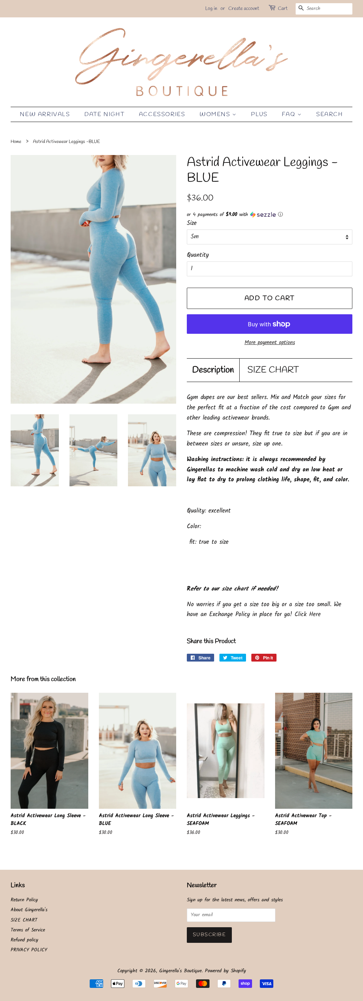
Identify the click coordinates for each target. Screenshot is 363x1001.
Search (329, 114)
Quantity (198, 255)
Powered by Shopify (225, 971)
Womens (216, 114)
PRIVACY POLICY (29, 950)
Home (16, 142)
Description (213, 370)
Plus (259, 114)
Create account (243, 8)
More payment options (270, 342)
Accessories (162, 114)
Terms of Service (28, 930)
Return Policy (24, 900)
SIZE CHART (273, 370)
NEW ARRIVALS (45, 114)
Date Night (104, 114)
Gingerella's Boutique (180, 971)
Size (192, 223)
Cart (282, 8)
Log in (211, 8)
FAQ (289, 114)
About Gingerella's (29, 910)
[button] (269, 215)
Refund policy (24, 940)
